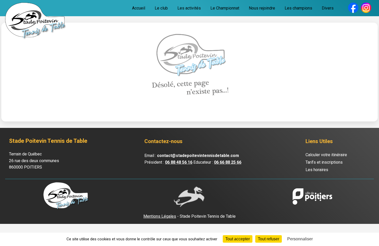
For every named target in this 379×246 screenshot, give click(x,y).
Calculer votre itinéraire (326, 154)
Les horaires (317, 169)
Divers (328, 8)
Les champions (298, 8)
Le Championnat (224, 8)
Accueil (138, 8)
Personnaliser (300, 239)
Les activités (189, 8)
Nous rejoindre (262, 8)
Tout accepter (237, 239)
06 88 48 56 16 (178, 162)
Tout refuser (268, 239)
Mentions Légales (159, 216)
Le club (161, 8)
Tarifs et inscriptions (324, 162)
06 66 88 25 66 (227, 162)
